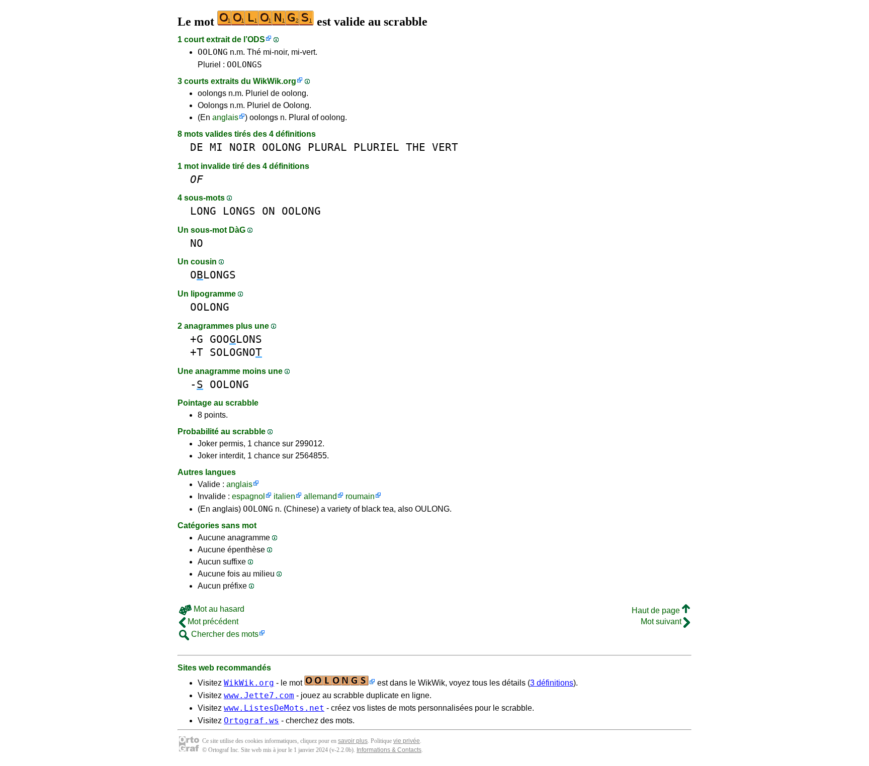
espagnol (248, 496)
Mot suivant (662, 621)
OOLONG (213, 52)
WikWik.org (274, 81)
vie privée (406, 740)
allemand (320, 496)
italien (284, 496)
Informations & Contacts (389, 749)
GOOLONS (236, 339)
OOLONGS (244, 64)
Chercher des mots (223, 634)
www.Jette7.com (259, 695)
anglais (225, 117)
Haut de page (657, 610)
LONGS (239, 211)
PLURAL (327, 147)
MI (216, 147)
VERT (445, 147)
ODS (256, 39)
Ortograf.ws (251, 720)
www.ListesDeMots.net (274, 708)
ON (268, 211)
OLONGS (213, 274)
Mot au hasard (218, 609)
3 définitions (551, 683)
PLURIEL (376, 147)
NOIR (242, 147)
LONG (203, 211)
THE (415, 147)
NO (196, 243)
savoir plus (353, 740)
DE (196, 147)
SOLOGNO (236, 352)
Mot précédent (212, 621)
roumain (360, 496)
